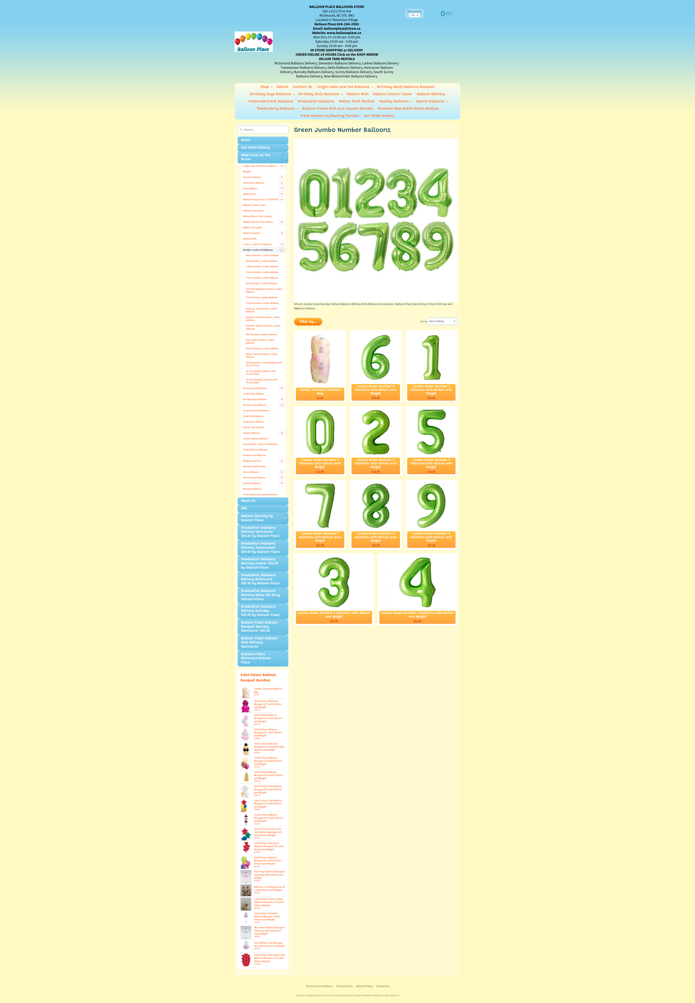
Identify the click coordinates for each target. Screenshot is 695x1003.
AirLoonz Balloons (264, 177)
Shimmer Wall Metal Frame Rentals (408, 109)
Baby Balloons (264, 189)
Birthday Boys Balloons (273, 95)
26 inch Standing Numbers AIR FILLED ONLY (261, 381)
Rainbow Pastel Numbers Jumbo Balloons (263, 318)
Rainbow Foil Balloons (254, 455)
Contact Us (302, 87)
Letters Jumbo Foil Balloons (264, 245)
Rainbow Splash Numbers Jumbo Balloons (263, 327)
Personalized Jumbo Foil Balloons (260, 444)
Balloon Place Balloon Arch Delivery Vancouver (259, 642)
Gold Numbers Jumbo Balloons (262, 283)
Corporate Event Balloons (270, 101)
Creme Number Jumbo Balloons (262, 272)
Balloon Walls (250, 238)
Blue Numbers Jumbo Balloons (262, 261)
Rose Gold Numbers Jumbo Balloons (260, 341)
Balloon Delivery (431, 94)
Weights (247, 171)
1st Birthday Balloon (253, 393)
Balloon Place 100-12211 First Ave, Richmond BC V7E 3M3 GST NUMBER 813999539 (346, 995)
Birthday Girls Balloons (321, 95)
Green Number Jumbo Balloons (262, 277)
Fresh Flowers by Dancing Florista (330, 116)
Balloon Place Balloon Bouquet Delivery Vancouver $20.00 (259, 627)
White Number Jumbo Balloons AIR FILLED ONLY (264, 364)
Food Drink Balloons (253, 416)
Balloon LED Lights (252, 227)
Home (245, 140)
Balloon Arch (357, 94)
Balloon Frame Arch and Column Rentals (337, 109)
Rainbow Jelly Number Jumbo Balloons (261, 310)
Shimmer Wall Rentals (254, 466)
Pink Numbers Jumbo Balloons (262, 297)
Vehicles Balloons (264, 484)
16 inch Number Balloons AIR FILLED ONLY (260, 372)
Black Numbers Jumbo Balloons (262, 255)
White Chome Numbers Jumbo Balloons (262, 355)
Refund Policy (364, 986)
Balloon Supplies (264, 233)
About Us (248, 501)
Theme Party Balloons (278, 109)
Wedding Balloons (252, 489)
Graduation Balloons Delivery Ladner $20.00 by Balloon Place (259, 563)
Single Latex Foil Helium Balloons (264, 166)
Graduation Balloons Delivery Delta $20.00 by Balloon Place (260, 595)
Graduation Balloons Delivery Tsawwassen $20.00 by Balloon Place (260, 548)
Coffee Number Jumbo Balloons (262, 266)
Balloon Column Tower (392, 94)
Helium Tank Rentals (357, 101)
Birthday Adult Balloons (264, 389)
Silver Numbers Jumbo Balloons (262, 348)
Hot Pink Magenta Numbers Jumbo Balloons (264, 290)
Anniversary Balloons (264, 183)
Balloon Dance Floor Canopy (257, 216)
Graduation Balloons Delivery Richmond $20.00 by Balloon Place (260, 579)
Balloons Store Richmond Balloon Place (256, 658)
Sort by (423, 321)
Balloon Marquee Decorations (264, 222)
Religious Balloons (264, 461)
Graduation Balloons (316, 101)
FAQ (244, 508)
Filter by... (308, 322)
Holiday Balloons (396, 102)
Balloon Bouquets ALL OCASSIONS (264, 200)
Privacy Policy (344, 986)
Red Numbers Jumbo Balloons (261, 334)
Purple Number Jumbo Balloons (262, 303)
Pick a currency (414, 11)
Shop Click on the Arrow (264, 158)
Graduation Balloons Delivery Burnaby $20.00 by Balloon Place (260, 611)
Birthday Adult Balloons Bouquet (406, 87)
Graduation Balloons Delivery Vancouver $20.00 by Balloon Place (260, 532)
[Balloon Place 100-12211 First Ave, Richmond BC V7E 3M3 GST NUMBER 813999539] (254, 41)
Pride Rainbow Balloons (255, 449)
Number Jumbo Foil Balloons (264, 250)
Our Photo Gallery (379, 116)
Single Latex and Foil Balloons (345, 88)
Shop (266, 88)
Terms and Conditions (319, 986)
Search (282, 87)
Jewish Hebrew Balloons (255, 438)
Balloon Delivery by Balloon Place (264, 519)
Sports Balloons (432, 102)
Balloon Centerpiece (253, 210)
